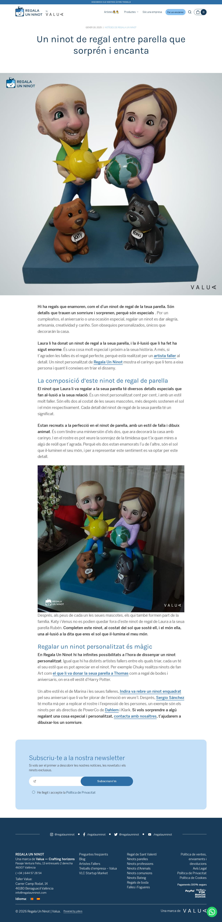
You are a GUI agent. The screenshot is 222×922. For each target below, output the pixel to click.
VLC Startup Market (93, 873)
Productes (130, 12)
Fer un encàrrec (175, 12)
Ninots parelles (137, 859)
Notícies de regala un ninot (120, 27)
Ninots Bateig (136, 878)
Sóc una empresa (152, 12)
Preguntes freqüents (93, 854)
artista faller (165, 355)
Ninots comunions (139, 873)
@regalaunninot (64, 834)
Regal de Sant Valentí (142, 854)
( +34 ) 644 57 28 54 (28, 873)
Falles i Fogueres (138, 887)
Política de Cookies (193, 878)
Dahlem (112, 710)
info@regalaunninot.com (30, 893)
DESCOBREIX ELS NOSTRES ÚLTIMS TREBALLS (111, 2)
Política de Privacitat (81, 793)
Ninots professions (140, 864)
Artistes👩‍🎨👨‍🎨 (111, 12)
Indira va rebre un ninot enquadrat (150, 691)
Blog (82, 859)
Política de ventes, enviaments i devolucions (194, 859)
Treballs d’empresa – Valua (98, 868)
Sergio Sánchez (170, 697)
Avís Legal (200, 868)
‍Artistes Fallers (89, 864)
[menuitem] (31, 898)
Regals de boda (137, 882)
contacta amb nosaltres (135, 716)
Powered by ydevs (72, 911)
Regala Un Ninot (108, 362)
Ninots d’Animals (139, 868)
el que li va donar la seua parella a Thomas (91, 673)
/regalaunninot (96, 834)
